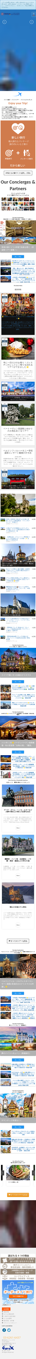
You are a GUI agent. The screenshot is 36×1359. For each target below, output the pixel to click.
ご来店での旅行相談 (9, 1316)
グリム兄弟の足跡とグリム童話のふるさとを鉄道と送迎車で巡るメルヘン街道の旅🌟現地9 (18, 579)
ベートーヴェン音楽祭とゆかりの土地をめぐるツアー (18, 429)
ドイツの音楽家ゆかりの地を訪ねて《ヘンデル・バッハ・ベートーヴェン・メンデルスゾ (18, 620)
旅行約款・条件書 (9, 1320)
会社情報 (6, 1309)
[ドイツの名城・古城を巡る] (18, 505)
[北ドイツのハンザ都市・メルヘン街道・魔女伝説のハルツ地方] (18, 555)
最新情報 (6, 1312)
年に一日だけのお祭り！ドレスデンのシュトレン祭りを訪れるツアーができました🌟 (18, 364)
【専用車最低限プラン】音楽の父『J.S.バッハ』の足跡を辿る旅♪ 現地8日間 (18, 637)
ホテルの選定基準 (9, 1314)
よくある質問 (8, 1318)
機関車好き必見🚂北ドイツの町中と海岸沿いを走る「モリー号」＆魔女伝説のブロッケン (18, 588)
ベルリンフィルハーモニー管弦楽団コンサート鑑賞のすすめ (18, 451)
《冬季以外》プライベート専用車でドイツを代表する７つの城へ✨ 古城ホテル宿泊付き (18, 538)
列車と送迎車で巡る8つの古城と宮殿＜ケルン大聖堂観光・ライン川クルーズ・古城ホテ (18, 520)
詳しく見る (18, 256)
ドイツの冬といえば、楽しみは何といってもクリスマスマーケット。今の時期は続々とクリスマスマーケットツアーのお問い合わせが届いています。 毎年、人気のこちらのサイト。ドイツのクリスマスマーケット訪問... (18, 325)
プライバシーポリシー (10, 1323)
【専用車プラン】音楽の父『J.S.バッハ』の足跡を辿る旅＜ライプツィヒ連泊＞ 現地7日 (18, 628)
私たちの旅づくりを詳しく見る (19, 173)
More (18, 828)
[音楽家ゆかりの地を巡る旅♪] (18, 605)
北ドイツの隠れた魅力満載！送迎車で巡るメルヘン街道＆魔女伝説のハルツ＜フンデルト (18, 570)
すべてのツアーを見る (18, 941)
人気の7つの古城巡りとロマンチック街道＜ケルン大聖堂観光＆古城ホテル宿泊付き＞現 (18, 529)
